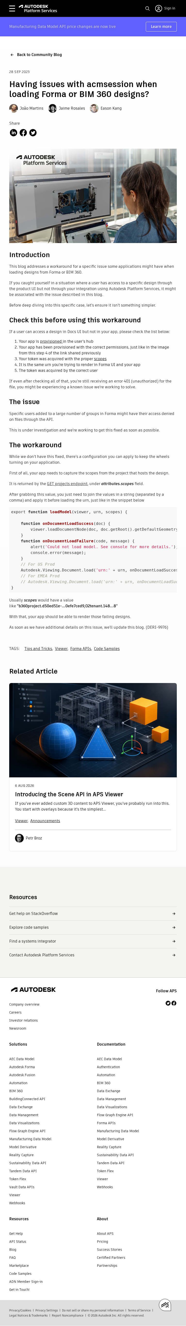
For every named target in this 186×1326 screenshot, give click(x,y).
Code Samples (107, 648)
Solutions (18, 1044)
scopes (100, 359)
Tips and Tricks (38, 648)
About (102, 1219)
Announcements (45, 821)
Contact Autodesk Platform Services (41, 955)
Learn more (161, 26)
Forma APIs (80, 648)
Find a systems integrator (32, 941)
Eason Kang (111, 108)
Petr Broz (34, 838)
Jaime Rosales (72, 108)
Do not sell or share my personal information (93, 1310)
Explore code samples (29, 927)
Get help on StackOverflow (33, 913)
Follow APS (166, 991)
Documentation (111, 1044)
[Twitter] (168, 1003)
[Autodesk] (33, 990)
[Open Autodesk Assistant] (165, 1305)
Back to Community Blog (39, 54)
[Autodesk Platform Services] (38, 8)
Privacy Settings (46, 1310)
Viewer (61, 648)
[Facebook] (174, 1003)
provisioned (51, 341)
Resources (19, 1219)
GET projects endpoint (67, 484)
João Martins (31, 108)
